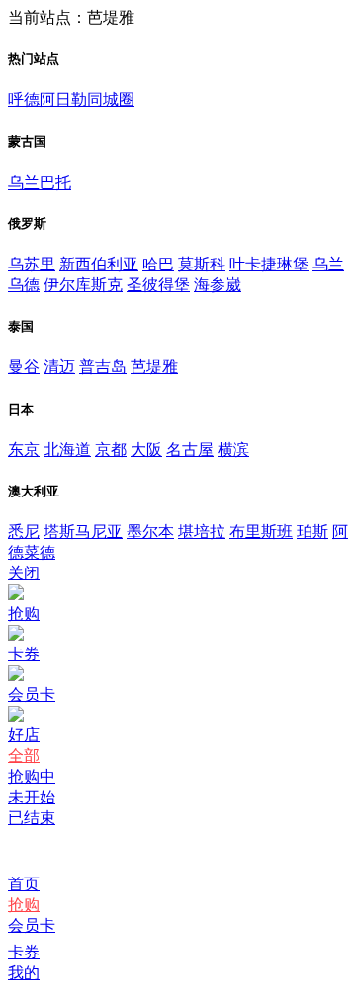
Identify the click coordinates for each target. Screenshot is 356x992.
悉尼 (24, 531)
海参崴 (217, 284)
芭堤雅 (154, 366)
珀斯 (312, 531)
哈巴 (158, 264)
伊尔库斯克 (83, 284)
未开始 (31, 797)
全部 (24, 755)
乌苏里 (31, 264)
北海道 (67, 449)
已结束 (31, 817)
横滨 (233, 449)
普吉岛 (103, 366)
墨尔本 (150, 531)
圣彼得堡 (158, 284)
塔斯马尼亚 (83, 531)
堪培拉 (201, 531)
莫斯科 (201, 264)
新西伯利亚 (98, 264)
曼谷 (24, 366)
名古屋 (190, 449)
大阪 (146, 449)
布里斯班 (261, 531)
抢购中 (31, 776)
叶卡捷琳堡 (269, 264)
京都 (111, 449)
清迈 (59, 366)
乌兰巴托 (39, 182)
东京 (24, 449)
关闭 (24, 573)
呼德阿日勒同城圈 (71, 99)
